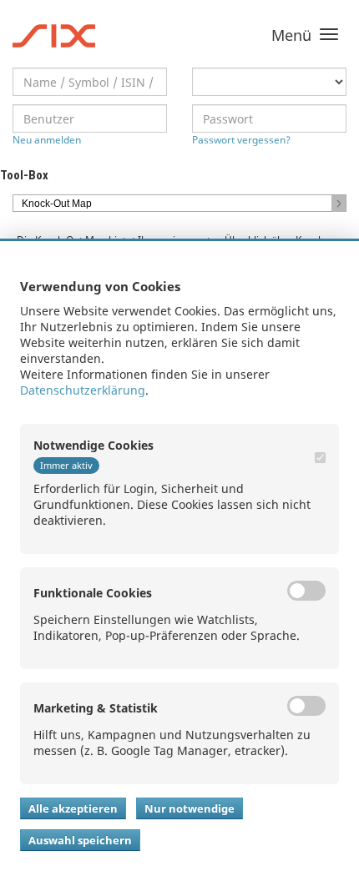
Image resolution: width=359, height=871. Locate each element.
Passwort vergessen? (241, 140)
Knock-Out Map (57, 203)
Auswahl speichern (80, 840)
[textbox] (90, 82)
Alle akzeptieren (73, 808)
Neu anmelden (47, 140)
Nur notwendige (189, 808)
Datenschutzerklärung (82, 390)
